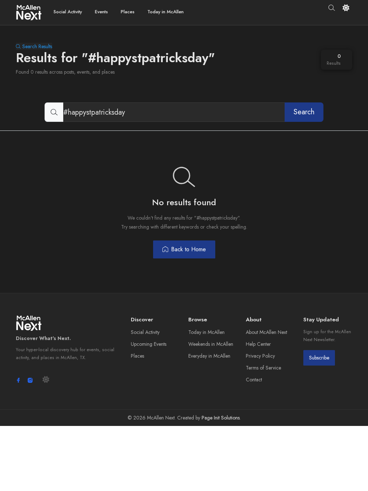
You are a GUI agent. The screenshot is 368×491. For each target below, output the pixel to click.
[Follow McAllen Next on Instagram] (30, 380)
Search (304, 112)
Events (101, 11)
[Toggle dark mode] (346, 7)
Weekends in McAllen (210, 344)
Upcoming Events (148, 344)
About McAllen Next (266, 332)
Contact (254, 379)
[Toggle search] (332, 8)
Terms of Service (263, 367)
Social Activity (68, 11)
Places (127, 11)
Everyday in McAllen (209, 355)
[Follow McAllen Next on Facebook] (18, 380)
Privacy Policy (260, 355)
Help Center (258, 344)
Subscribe (319, 357)
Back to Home (188, 249)
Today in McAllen (165, 11)
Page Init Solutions (221, 417)
